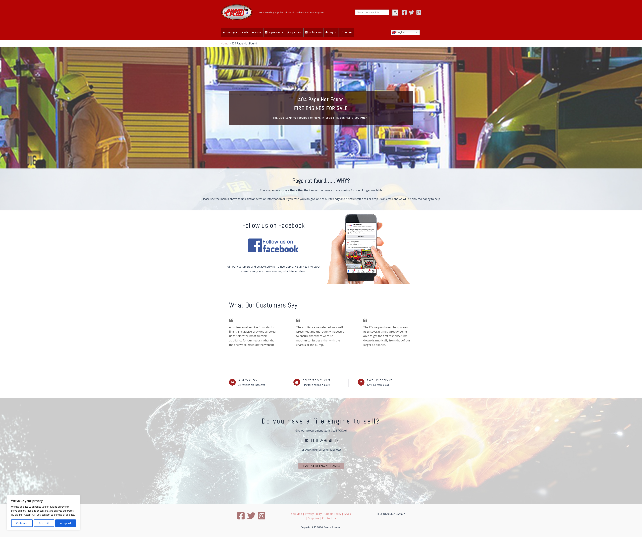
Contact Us (329, 518)
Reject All (44, 523)
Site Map (296, 514)
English (400, 32)
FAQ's (347, 514)
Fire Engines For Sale (237, 32)
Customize (22, 523)
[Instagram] (418, 12)
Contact (348, 32)
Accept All (65, 523)
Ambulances (315, 32)
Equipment (296, 32)
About (258, 32)
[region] (43, 512)
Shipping (313, 518)
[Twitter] (411, 12)
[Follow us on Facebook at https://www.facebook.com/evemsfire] (273, 245)
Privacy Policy (313, 514)
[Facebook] (404, 12)
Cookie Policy (333, 514)
